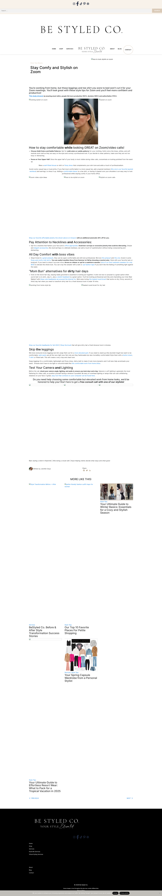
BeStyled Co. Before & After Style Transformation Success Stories (44, 632)
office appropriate (71, 246)
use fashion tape (88, 265)
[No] (160, 893)
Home (54, 49)
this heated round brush (97, 279)
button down (127, 355)
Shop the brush (65, 345)
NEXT (129, 798)
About (112, 49)
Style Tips (33, 63)
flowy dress (68, 165)
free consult (86, 382)
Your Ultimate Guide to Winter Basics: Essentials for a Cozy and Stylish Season (115, 508)
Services (69, 49)
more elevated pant (81, 353)
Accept (115, 893)
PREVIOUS (35, 798)
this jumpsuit (106, 258)
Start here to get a (70, 382)
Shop (61, 49)
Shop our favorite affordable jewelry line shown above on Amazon (52, 238)
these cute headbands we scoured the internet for (58, 279)
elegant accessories (41, 248)
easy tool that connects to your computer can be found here (73, 376)
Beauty (40, 63)
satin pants (42, 355)
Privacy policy (124, 893)
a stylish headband (63, 277)
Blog (120, 49)
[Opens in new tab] (74, 3)
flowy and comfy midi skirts (41, 260)
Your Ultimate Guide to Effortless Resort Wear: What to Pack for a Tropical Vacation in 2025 (45, 787)
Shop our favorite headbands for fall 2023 (44, 345)
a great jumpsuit (47, 258)
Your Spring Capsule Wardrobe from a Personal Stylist (81, 677)
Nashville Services (34, 851)
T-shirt (31, 357)
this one (117, 258)
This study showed (36, 96)
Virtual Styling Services (36, 854)
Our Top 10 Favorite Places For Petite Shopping (77, 630)
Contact (128, 49)
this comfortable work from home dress (86, 363)
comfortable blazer (70, 171)
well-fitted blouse (50, 165)
